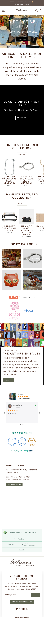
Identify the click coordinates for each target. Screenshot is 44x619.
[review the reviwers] (35, 405)
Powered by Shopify (22, 617)
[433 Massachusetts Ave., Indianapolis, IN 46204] (22, 491)
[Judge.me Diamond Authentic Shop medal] (12, 441)
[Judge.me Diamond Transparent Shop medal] (22, 441)
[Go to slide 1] (20, 424)
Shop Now (22, 118)
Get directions (14, 484)
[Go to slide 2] (22, 424)
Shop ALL (22, 39)
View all (22, 154)
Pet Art (8, 380)
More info (21, 549)
